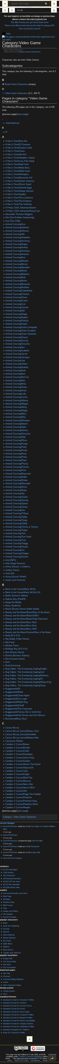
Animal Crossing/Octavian (17, 434)
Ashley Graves (12, 570)
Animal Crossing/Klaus (16, 387)
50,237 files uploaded (11, 884)
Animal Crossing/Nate (15, 427)
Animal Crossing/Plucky (16, 464)
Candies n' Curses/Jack (16, 771)
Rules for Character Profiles (14, 1033)
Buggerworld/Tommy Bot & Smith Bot (23, 712)
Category (7, 817)
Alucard (6, 932)
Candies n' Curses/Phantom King (21, 801)
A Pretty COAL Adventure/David (20, 208)
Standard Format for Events (14, 1009)
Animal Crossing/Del (15, 311)
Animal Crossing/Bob (15, 277)
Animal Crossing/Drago (16, 314)
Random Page (8, 902)
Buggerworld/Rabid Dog (16, 702)
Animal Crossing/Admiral (17, 227)
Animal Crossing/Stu (15, 510)
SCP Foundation (9, 967)
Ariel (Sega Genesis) (15, 563)
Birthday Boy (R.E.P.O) (16, 649)
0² (6, 132)
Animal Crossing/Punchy (17, 467)
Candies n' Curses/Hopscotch (19, 768)
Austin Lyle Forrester (15, 580)
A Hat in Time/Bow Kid (16, 141)
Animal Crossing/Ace (15, 224)
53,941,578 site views (11, 881)
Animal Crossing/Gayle (16, 324)
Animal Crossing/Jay (15, 360)
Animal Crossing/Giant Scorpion (20, 331)
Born (7, 662)
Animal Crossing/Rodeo (16, 480)
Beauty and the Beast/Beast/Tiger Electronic (26, 619)
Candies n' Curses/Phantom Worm (21, 804)
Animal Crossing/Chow (16, 297)
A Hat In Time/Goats (15, 151)
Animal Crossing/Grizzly (16, 340)
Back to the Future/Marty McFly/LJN (22, 592)
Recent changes (7, 823)
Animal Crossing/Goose (16, 337)
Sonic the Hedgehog (11, 926)
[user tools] (54, 4)
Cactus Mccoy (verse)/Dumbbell (20, 734)
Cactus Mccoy (12, 728)
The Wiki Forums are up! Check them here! (30, 22)
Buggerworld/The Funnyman (18, 709)
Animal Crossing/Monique (17, 420)
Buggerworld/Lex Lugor (16, 699)
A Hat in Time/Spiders (15, 194)
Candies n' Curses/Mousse (18, 781)
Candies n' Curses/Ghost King (19, 758)
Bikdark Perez (12, 645)
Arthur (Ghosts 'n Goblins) (17, 567)
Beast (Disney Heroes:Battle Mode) (22, 609)
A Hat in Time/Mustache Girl (18, 178)
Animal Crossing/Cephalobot (18, 291)
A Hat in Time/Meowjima (17, 174)
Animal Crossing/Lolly (15, 394)
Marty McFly (8, 950)
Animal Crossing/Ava (15, 257)
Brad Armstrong (12, 665)
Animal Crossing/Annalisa (17, 251)
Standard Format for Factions (14, 1003)
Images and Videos (10, 911)
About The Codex (22, 1060)
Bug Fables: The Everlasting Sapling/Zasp (25, 685)
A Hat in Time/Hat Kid (15, 154)
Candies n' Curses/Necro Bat (19, 784)
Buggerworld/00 (12, 689)
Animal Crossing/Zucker (16, 557)
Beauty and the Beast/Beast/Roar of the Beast (27, 612)
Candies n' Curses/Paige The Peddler (23, 794)
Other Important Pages (12, 985)
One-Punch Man (9, 962)
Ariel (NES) (10, 560)
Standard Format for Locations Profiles (18, 1015)
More (19, 10)
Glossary (6, 976)
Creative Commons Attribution (30, 1056)
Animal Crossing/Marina (16, 400)
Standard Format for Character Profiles (18, 1000)
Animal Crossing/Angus (16, 244)
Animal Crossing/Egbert (16, 317)
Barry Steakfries (13, 606)
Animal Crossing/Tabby (16, 517)
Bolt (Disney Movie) (14, 652)
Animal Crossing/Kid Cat (17, 377)
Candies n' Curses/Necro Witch (20, 788)
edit (26, 826)
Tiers (5, 994)
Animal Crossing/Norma (16, 430)
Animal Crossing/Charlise (17, 294)
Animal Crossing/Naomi (16, 424)
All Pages (6, 899)
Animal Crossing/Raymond (18, 474)
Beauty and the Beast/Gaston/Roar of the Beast (28, 632)
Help (8, 34)
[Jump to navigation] (5, 4)
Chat (5, 908)
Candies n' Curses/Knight (17, 774)
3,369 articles (8, 872)
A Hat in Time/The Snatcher (18, 204)
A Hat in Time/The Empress (18, 201)
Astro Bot (9, 573)
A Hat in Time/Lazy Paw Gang (19, 161)
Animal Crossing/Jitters (16, 364)
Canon (5, 982)
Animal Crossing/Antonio (17, 254)
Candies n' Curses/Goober (17, 761)
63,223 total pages (10, 870)
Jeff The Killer (37, 841)
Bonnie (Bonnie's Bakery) (17, 655)
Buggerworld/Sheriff (14, 705)
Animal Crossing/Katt (15, 370)
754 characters (9, 875)
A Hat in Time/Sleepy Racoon (19, 191)
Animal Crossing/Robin (16, 477)
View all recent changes (12, 858)
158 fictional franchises (12, 879)
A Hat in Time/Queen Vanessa (19, 181)
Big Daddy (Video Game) (17, 639)
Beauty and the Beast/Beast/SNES (22, 616)
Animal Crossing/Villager (17, 553)
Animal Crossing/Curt (15, 304)
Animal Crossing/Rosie (16, 487)
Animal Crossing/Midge (16, 410)
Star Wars (7, 964)
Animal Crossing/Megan (16, 404)
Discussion (12, 10)
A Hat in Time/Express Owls (18, 148)
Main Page (7, 896)
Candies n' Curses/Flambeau (19, 754)
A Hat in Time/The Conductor (19, 198)
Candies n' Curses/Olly (16, 791)
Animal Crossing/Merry (16, 407)
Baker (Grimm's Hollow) (16, 596)
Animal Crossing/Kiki (15, 380)
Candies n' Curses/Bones (17, 744)
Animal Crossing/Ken (15, 374)
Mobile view (47, 1060)
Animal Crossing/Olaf (15, 437)
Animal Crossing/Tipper (16, 530)
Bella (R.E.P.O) (12, 635)
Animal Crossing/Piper (16, 460)
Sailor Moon (7, 944)
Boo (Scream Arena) (15, 659)
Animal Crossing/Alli (15, 234)
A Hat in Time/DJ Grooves (17, 144)
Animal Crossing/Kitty (15, 384)
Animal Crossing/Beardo (16, 261)
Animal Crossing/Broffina (17, 287)
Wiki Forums (8, 905)
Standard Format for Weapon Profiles (17, 1018)
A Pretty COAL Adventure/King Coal (22, 211)
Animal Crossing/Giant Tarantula (20, 334)
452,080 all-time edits (11, 887)
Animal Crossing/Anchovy (17, 241)
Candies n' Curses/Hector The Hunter (23, 764)
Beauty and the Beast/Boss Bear (21, 622)
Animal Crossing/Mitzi (15, 414)
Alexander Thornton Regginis (19, 214)
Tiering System (9, 991)
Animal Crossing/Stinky (16, 507)
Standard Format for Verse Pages (16, 1012)
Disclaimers (35, 1060)
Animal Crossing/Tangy (16, 520)
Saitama (6, 947)
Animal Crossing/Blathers (17, 274)
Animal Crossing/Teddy (16, 523)
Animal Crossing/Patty (16, 447)
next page (22, 114)
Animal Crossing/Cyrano (16, 307)
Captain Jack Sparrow (12, 953)
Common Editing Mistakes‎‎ (13, 979)
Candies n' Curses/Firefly (17, 751)
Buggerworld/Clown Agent (17, 695)
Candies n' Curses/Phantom (18, 797)
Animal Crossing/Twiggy (16, 543)
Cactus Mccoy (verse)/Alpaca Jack (22, 731)
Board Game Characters (16, 84)
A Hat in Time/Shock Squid (18, 184)
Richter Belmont (9, 938)
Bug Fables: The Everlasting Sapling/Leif (24, 672)
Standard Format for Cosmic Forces (17, 1006)
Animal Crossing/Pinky (16, 457)
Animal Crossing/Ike (15, 347)
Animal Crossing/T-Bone (16, 513)
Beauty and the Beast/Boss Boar (21, 625)
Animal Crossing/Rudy (16, 490)
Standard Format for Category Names (18, 1024)
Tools (54, 10)
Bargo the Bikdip (13, 602)
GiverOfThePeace (10, 826)
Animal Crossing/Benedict (17, 267)
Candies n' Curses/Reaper (17, 807)
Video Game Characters (16, 93)
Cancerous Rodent (14, 741)
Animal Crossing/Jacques (17, 357)
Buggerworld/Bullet (14, 692)
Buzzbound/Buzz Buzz (16, 719)
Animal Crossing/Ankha (16, 247)
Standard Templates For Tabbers (16, 1030)
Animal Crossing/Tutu (15, 540)
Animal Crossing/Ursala (16, 547)
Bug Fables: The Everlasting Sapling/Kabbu (26, 669)
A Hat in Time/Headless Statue (20, 158)
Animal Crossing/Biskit (16, 271)
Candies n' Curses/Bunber (17, 748)
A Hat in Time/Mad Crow (17, 164)
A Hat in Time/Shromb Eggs (18, 188)
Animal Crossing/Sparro (16, 503)
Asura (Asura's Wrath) (15, 577)
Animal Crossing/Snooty (16, 500)
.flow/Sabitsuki (12, 123)
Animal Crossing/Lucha (16, 397)
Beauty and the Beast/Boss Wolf (21, 629)
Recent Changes (9, 917)
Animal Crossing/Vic (15, 550)
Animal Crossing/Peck (16, 454)
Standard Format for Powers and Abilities (19, 1021)
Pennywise (35, 846)
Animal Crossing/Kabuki (16, 367)
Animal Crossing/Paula (16, 450)
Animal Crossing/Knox (16, 390)
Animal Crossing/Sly (15, 493)
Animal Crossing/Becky (16, 264)
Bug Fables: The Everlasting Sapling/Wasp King (28, 682)
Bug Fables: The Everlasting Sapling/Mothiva (26, 675)
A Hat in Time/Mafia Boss (17, 168)
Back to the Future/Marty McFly (20, 589)
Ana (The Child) (12, 221)
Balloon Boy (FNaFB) (15, 599)
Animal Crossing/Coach (16, 301)
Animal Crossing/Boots (16, 281)
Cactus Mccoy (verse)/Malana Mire (22, 738)
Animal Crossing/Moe (15, 417)
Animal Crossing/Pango (16, 444)
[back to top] (29, 1039)
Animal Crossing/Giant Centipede (21, 327)
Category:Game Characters (29, 52)
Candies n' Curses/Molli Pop (18, 778)
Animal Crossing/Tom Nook (18, 537)
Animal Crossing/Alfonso (17, 231)
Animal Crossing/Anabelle (17, 237)
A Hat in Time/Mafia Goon (17, 171)
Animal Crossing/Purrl (15, 470)
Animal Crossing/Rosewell (17, 483)
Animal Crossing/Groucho (17, 344)
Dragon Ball (35, 852)
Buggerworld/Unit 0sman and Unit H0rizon (25, 715)
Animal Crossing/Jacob (16, 354)
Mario (5, 923)
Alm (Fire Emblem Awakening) (19, 217)
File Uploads (8, 914)
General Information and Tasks (15, 893)
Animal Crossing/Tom (15, 533)
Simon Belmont (9, 935)
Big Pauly (10, 642)
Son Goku (7, 941)
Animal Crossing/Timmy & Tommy (21, 527)
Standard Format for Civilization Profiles (18, 1026)
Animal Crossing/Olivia (16, 440)
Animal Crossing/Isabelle (17, 350)
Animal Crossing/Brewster (17, 284)
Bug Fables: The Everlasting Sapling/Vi (24, 679)
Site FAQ (6, 973)
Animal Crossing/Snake (16, 497)
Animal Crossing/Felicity (17, 321)
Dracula (6, 929)
